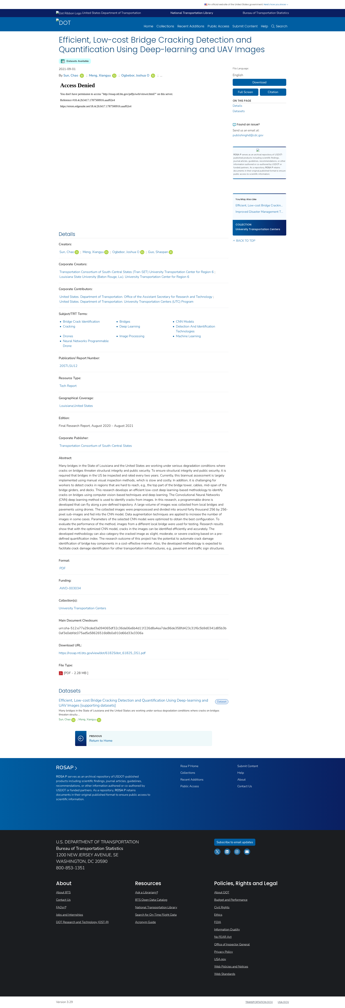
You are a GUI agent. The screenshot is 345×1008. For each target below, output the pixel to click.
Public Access (218, 26)
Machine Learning (188, 336)
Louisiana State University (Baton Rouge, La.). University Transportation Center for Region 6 (124, 277)
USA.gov (220, 959)
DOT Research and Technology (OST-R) (82, 922)
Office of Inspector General (232, 944)
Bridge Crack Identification (81, 321)
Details (237, 106)
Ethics (218, 915)
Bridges (124, 321)
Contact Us (244, 786)
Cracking (69, 326)
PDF (62, 568)
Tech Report (68, 386)
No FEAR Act (223, 937)
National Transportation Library (156, 907)
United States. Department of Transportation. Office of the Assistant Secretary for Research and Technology (135, 297)
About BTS (63, 892)
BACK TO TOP (245, 241)
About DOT (221, 892)
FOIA (217, 922)
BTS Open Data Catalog (151, 900)
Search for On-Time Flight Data (156, 915)
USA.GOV (283, 1002)
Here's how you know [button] (275, 4)
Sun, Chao (70, 75)
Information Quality (227, 929)
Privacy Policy (223, 952)
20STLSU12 (68, 366)
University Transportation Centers (82, 608)
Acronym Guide (145, 922)
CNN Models (185, 321)
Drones (68, 336)
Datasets (239, 111)
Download (259, 82)
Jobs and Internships (69, 915)
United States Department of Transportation (111, 13)
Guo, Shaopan (158, 252)
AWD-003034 (70, 588)
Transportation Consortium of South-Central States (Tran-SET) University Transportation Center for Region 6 (136, 272)
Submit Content (245, 26)
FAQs (59, 907)
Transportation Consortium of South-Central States (95, 446)
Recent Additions (190, 26)
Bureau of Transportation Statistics (266, 13)
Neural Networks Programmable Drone (86, 343)
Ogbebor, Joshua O (135, 75)
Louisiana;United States (76, 406)
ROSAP (64, 767)
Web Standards (224, 974)
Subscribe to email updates (235, 842)
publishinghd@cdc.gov (248, 135)
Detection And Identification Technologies (195, 328)
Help (264, 26)
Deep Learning (129, 326)
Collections (165, 26)
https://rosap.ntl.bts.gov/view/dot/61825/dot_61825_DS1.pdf (102, 653)
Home (148, 26)
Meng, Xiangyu (100, 75)
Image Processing (131, 336)
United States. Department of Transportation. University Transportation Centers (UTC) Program (126, 301)
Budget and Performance (230, 900)
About (241, 780)
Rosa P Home (189, 766)
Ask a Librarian (145, 892)
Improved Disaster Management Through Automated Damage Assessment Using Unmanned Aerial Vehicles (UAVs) (260, 212)
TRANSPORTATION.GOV (259, 1002)
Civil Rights (221, 907)
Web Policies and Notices (231, 966)
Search (281, 26)
